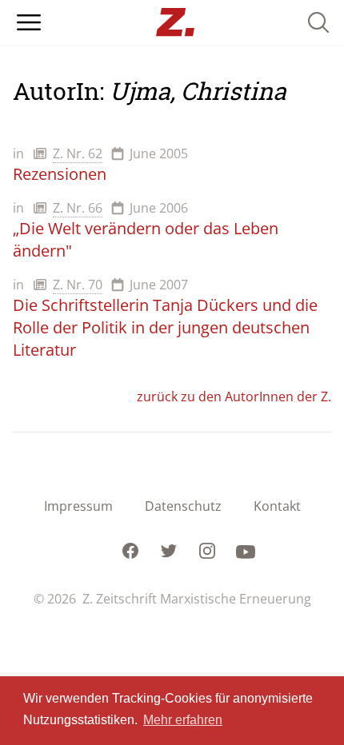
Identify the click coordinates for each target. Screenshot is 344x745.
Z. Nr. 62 (77, 153)
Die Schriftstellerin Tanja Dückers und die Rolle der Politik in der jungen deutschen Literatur (165, 327)
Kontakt (277, 506)
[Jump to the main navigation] (29, 22)
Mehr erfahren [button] (182, 720)
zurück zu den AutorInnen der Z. (234, 396)
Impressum (78, 506)
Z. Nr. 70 (77, 284)
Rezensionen (59, 174)
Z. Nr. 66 (77, 208)
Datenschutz (183, 506)
